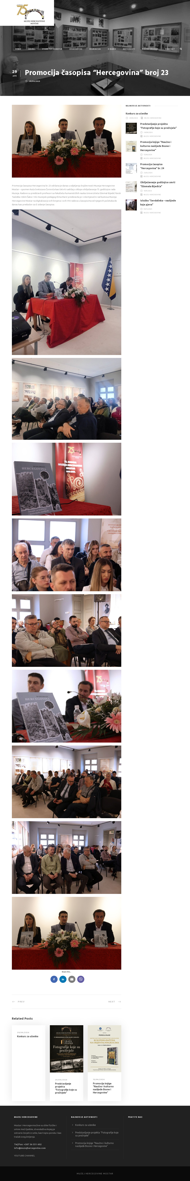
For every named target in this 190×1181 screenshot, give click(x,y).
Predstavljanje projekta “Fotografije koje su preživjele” (66, 1088)
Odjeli (31, 49)
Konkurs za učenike (27, 1037)
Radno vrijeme (150, 49)
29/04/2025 (34, 81)
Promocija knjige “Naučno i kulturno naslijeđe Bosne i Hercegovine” (103, 1088)
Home (18, 49)
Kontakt (170, 49)
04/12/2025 (148, 209)
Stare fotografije (52, 49)
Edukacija (95, 49)
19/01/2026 (148, 191)
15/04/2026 (99, 1079)
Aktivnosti (129, 49)
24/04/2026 (61, 1079)
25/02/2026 (148, 172)
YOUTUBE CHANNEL (24, 1155)
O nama (112, 49)
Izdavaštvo (75, 49)
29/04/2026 (23, 1032)
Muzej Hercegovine (153, 118)
